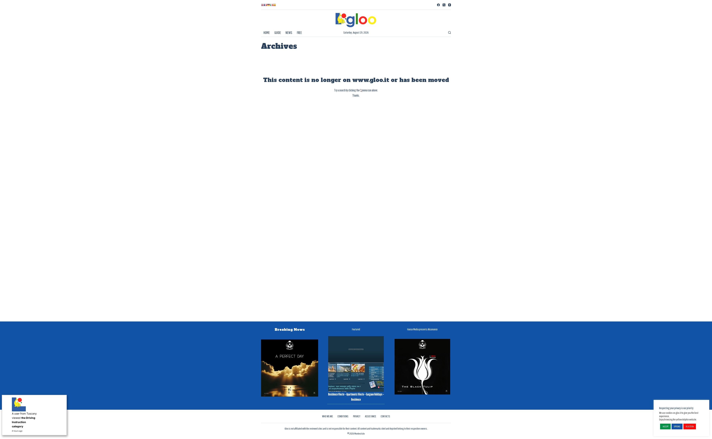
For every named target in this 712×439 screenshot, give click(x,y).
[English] (262, 4)
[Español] (274, 4)
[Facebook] (438, 5)
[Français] (265, 4)
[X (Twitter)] (444, 5)
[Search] (449, 32)
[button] (665, 426)
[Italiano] (271, 4)
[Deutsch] (268, 4)
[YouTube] (449, 5)
